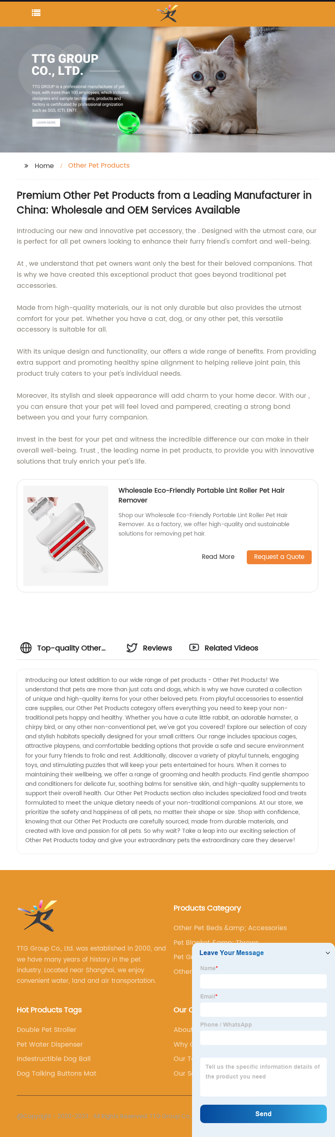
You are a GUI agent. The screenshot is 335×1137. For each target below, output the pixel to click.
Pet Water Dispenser (50, 1045)
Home (44, 166)
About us (188, 1030)
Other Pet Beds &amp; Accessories (230, 928)
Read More (218, 557)
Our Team (190, 1059)
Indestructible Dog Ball (54, 1059)
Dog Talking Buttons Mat (56, 1074)
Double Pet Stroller (46, 1030)
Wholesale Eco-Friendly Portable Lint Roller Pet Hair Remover (201, 495)
